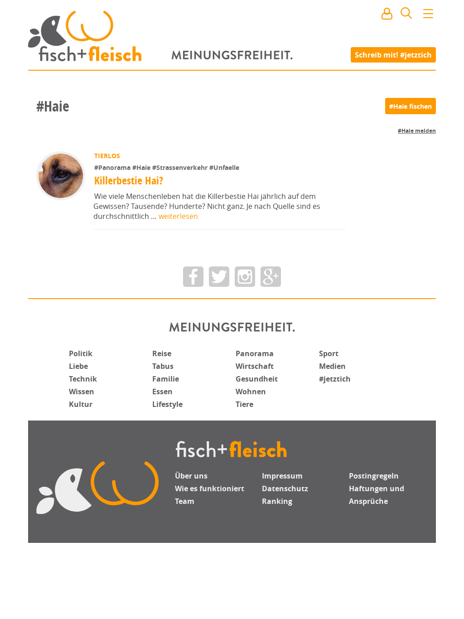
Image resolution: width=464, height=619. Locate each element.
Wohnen (251, 392)
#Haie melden (417, 131)
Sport (328, 353)
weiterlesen (178, 216)
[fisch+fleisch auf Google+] (271, 276)
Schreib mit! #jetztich (393, 54)
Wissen (81, 392)
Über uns (191, 476)
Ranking (277, 501)
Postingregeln (374, 476)
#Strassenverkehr (180, 167)
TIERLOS (107, 155)
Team (184, 501)
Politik (80, 353)
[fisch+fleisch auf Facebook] (193, 276)
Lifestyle (167, 404)
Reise (161, 353)
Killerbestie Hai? (128, 180)
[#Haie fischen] (410, 106)
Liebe (78, 366)
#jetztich (335, 379)
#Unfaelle (224, 167)
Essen (162, 392)
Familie (165, 379)
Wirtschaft (255, 366)
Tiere (244, 404)
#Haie (142, 167)
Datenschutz (285, 488)
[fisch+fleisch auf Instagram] (245, 276)
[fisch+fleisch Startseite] (232, 36)
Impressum (282, 476)
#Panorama (113, 167)
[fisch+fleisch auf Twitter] (219, 276)
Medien (332, 366)
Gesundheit (257, 379)
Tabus (163, 366)
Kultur (80, 404)
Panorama (255, 353)
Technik (83, 379)
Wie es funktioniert (209, 488)
